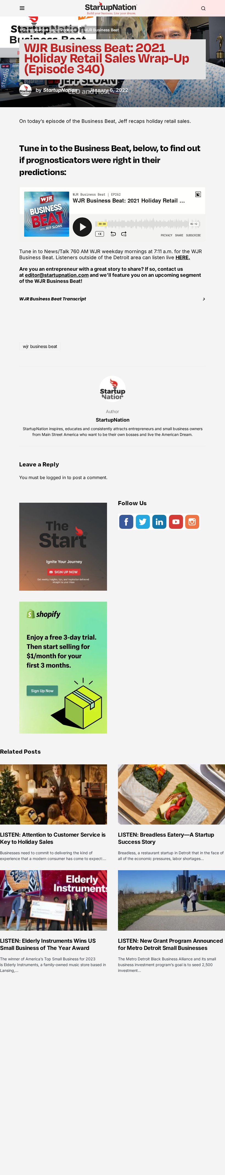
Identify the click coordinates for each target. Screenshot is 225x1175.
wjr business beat (40, 346)
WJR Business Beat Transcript (52, 299)
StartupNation (113, 420)
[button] (22, 8)
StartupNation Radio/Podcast (48, 29)
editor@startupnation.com (57, 275)
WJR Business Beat (101, 29)
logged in (56, 477)
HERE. (183, 257)
